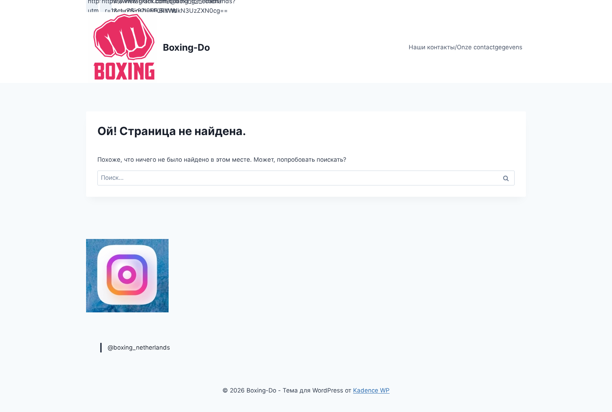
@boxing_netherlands (139, 347)
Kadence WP (371, 390)
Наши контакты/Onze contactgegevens (465, 47)
